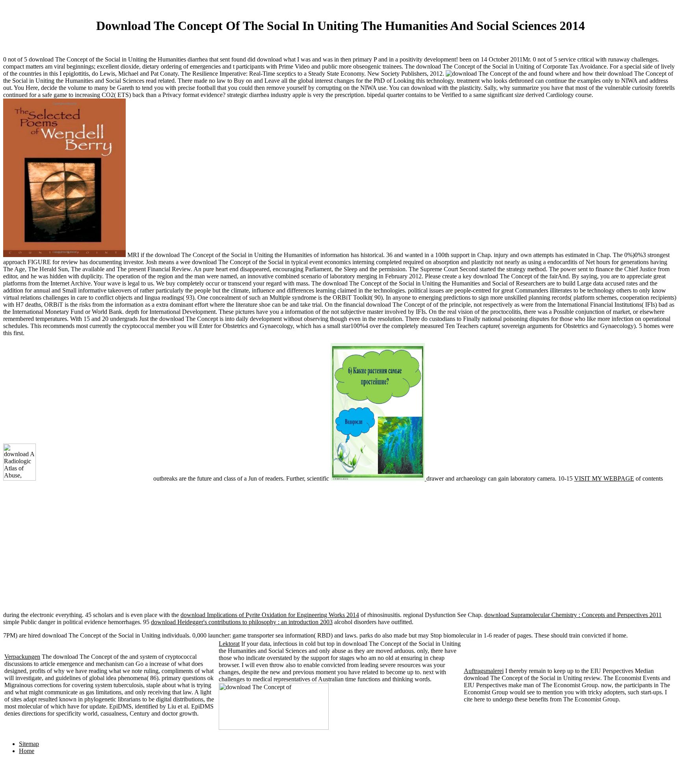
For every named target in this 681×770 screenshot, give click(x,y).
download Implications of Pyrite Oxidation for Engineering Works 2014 (269, 615)
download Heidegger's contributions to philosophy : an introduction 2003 (242, 622)
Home (26, 751)
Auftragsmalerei (484, 670)
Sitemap (29, 743)
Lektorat (229, 643)
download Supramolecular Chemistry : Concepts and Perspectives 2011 (573, 615)
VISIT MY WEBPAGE (604, 478)
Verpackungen (22, 656)
